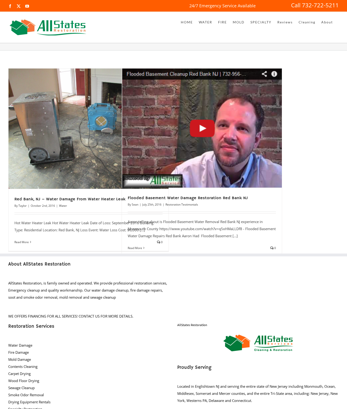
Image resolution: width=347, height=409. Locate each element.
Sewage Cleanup (21, 387)
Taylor (22, 206)
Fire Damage (18, 352)
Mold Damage (19, 359)
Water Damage (20, 345)
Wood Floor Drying (23, 380)
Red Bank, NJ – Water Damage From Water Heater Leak (69, 199)
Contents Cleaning (23, 366)
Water (63, 206)
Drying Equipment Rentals (29, 402)
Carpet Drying (19, 373)
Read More (21, 242)
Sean (135, 204)
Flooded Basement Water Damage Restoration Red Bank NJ (188, 198)
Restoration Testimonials (181, 204)
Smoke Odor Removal (26, 394)
